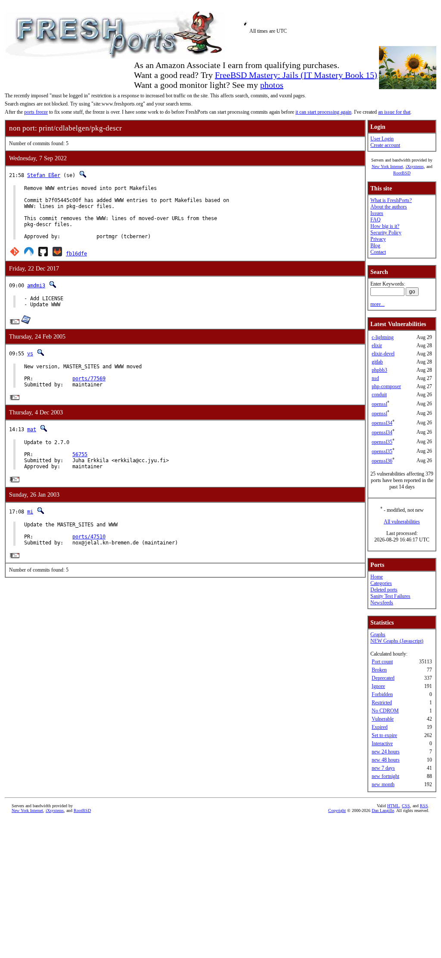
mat (31, 429)
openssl (379, 404)
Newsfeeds (381, 603)
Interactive (382, 743)
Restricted (382, 703)
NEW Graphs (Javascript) (396, 641)
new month (383, 784)
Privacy (378, 239)
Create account (385, 145)
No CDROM (385, 711)
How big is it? (384, 226)
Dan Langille (383, 810)
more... (377, 304)
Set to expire (384, 735)
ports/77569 (89, 379)
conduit (379, 395)
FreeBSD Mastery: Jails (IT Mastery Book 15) (296, 75)
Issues (376, 213)
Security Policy (385, 233)
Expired (380, 727)
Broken (379, 670)
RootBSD (401, 173)
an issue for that (394, 112)
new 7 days (383, 768)
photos (271, 85)
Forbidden (382, 694)
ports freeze (36, 112)
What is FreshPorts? (391, 200)
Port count (382, 662)
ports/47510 (89, 537)
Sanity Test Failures (390, 596)
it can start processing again (323, 112)
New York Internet (387, 166)
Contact (378, 252)
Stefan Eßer (43, 175)
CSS (406, 805)
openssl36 (382, 461)
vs (30, 354)
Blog (375, 246)
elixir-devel (383, 354)
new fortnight (385, 776)
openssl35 (382, 442)
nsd (375, 378)
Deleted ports (384, 590)
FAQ (375, 220)
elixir (377, 345)
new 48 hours (386, 760)
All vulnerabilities (402, 522)
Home (376, 577)
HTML (393, 805)
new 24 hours (386, 752)
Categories (381, 583)
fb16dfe (76, 254)
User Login (382, 139)
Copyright (337, 810)
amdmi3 (36, 286)
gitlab (377, 362)
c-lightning (383, 337)
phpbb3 (379, 370)
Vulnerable (383, 719)
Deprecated (383, 678)
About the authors (388, 207)
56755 (79, 454)
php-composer (386, 386)
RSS (424, 805)
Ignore (378, 686)
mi (30, 512)
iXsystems (415, 166)
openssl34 (382, 423)
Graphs (377, 634)
